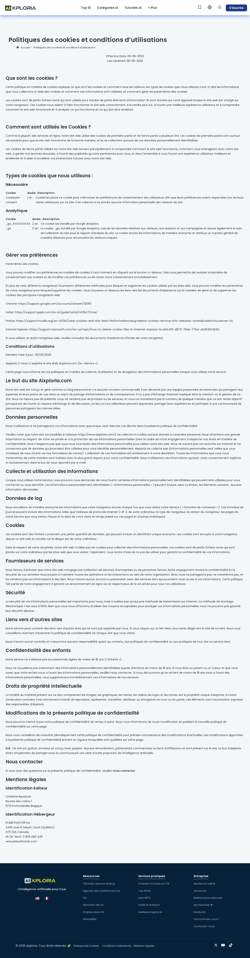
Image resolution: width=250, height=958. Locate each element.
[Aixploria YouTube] (224, 944)
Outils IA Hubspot (149, 905)
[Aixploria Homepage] (22, 8)
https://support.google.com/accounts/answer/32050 (55, 304)
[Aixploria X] (216, 944)
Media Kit (199, 912)
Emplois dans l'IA (93, 912)
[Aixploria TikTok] (231, 944)
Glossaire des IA (93, 905)
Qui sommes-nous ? (207, 919)
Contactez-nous (204, 926)
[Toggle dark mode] (219, 7)
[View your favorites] (199, 7)
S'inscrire (236, 8)
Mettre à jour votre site (208, 898)
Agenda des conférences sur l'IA (101, 894)
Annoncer (200, 891)
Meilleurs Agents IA (150, 912)
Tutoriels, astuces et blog (99, 883)
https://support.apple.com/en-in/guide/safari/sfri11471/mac (56, 312)
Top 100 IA (144, 891)
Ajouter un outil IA (204, 883)
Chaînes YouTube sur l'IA (153, 883)
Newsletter (90, 919)
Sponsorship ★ (203, 905)
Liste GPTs (144, 898)
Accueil (25, 47)
